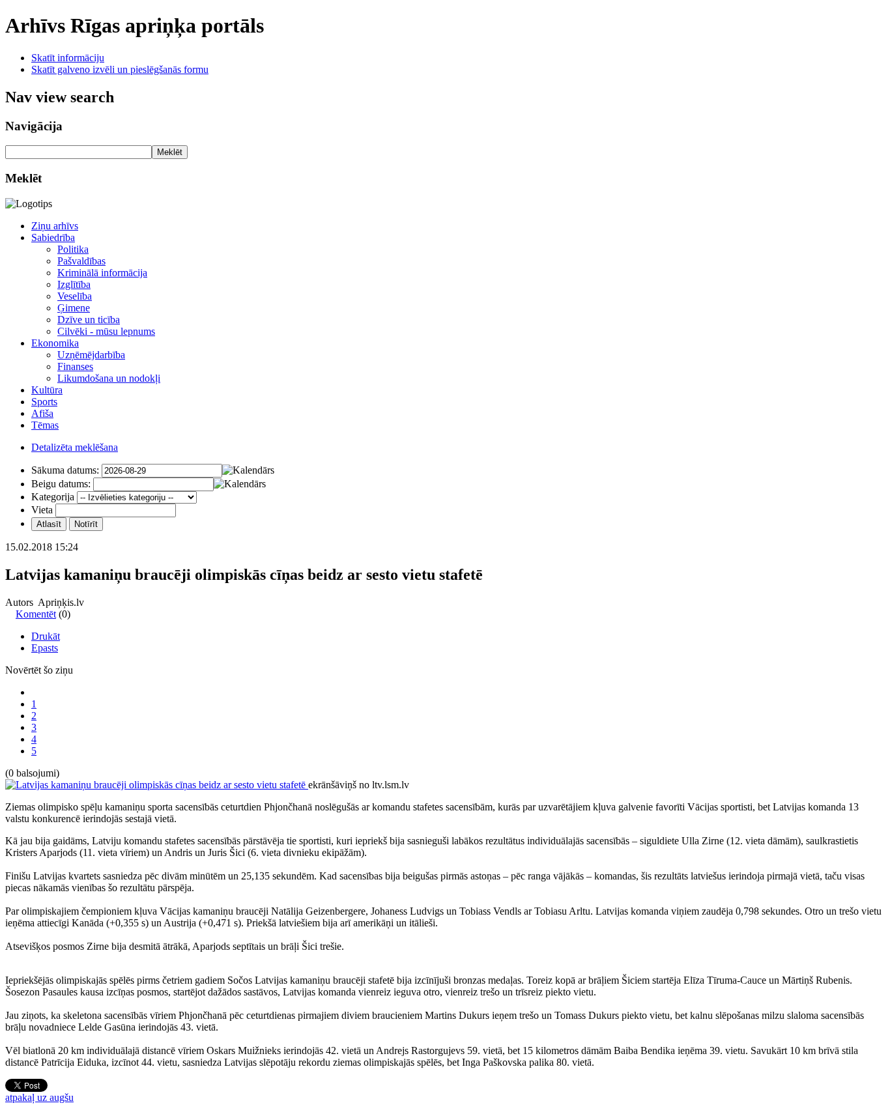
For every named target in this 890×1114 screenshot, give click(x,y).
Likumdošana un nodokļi (108, 378)
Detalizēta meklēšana (74, 447)
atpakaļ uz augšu (39, 1097)
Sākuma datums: (65, 470)
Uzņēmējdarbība (91, 354)
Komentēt (36, 614)
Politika (73, 249)
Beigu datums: (61, 483)
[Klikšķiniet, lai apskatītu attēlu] (156, 784)
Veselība (74, 296)
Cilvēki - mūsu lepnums (106, 331)
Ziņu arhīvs (54, 225)
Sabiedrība (53, 237)
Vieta (42, 509)
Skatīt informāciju (67, 57)
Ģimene (73, 307)
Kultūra (47, 389)
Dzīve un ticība (88, 319)
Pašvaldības (81, 260)
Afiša (42, 413)
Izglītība (74, 284)
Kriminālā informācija (102, 272)
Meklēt (169, 152)
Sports (44, 401)
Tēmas (45, 425)
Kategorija (52, 496)
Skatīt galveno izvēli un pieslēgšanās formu (119, 69)
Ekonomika (55, 343)
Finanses (75, 366)
